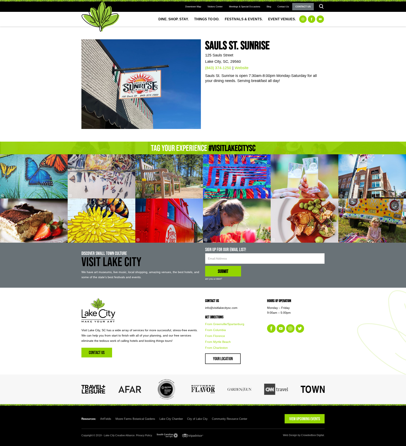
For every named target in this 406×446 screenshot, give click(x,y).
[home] (100, 16)
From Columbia (215, 330)
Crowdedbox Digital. (313, 435)
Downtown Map (193, 6)
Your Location (223, 358)
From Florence (215, 336)
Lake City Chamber (171, 418)
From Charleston (216, 347)
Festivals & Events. (244, 19)
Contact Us (283, 6)
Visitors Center (215, 6)
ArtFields (105, 418)
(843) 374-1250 (218, 68)
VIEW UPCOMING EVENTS (304, 418)
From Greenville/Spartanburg (224, 324)
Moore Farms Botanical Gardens (135, 418)
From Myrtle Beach (218, 341)
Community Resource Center (229, 418)
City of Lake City (197, 418)
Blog (269, 6)
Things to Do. (206, 19)
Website (241, 68)
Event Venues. (282, 19)
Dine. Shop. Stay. (173, 19)
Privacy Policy (144, 435)
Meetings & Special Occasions (244, 6)
